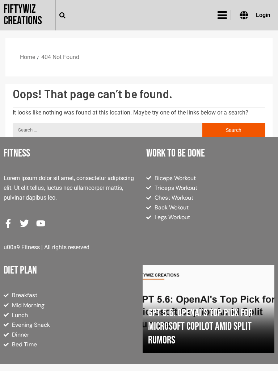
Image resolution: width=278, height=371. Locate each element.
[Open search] (62, 15)
